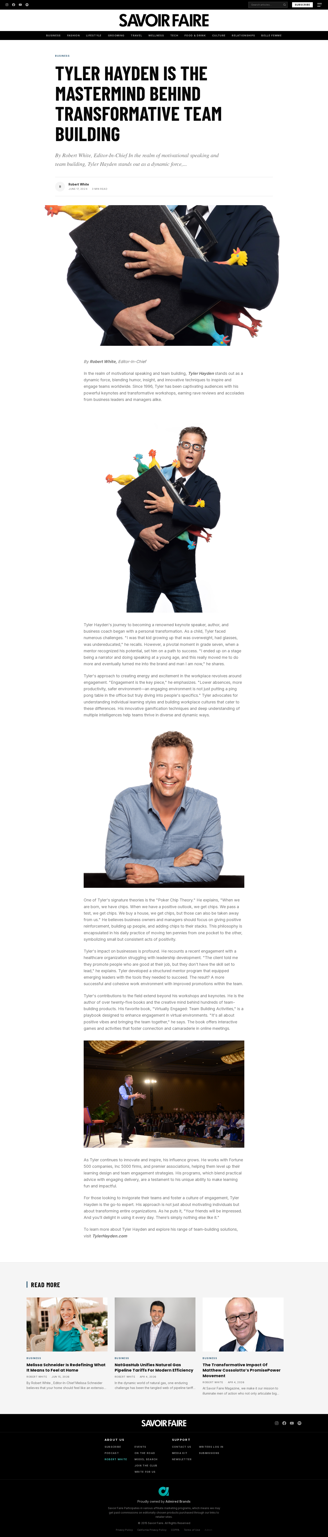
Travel (136, 35)
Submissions (209, 1453)
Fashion (73, 35)
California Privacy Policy (151, 1529)
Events (140, 1446)
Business (53, 35)
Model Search (146, 1459)
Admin (208, 1529)
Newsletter (182, 1459)
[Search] (284, 4)
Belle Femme (271, 35)
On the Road (145, 1453)
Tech (174, 35)
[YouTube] (20, 4)
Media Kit (180, 1453)
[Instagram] (6, 4)
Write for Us (145, 1471)
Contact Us (181, 1446)
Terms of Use (192, 1529)
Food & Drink (195, 35)
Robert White (79, 184)
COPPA (175, 1529)
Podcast (112, 1453)
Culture (219, 35)
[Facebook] (13, 4)
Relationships (243, 35)
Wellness (156, 35)
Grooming (116, 35)
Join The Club (146, 1465)
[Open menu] (320, 4)
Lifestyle (94, 35)
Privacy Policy (124, 1529)
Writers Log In (211, 1446)
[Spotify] (27, 4)
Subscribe (302, 4)
